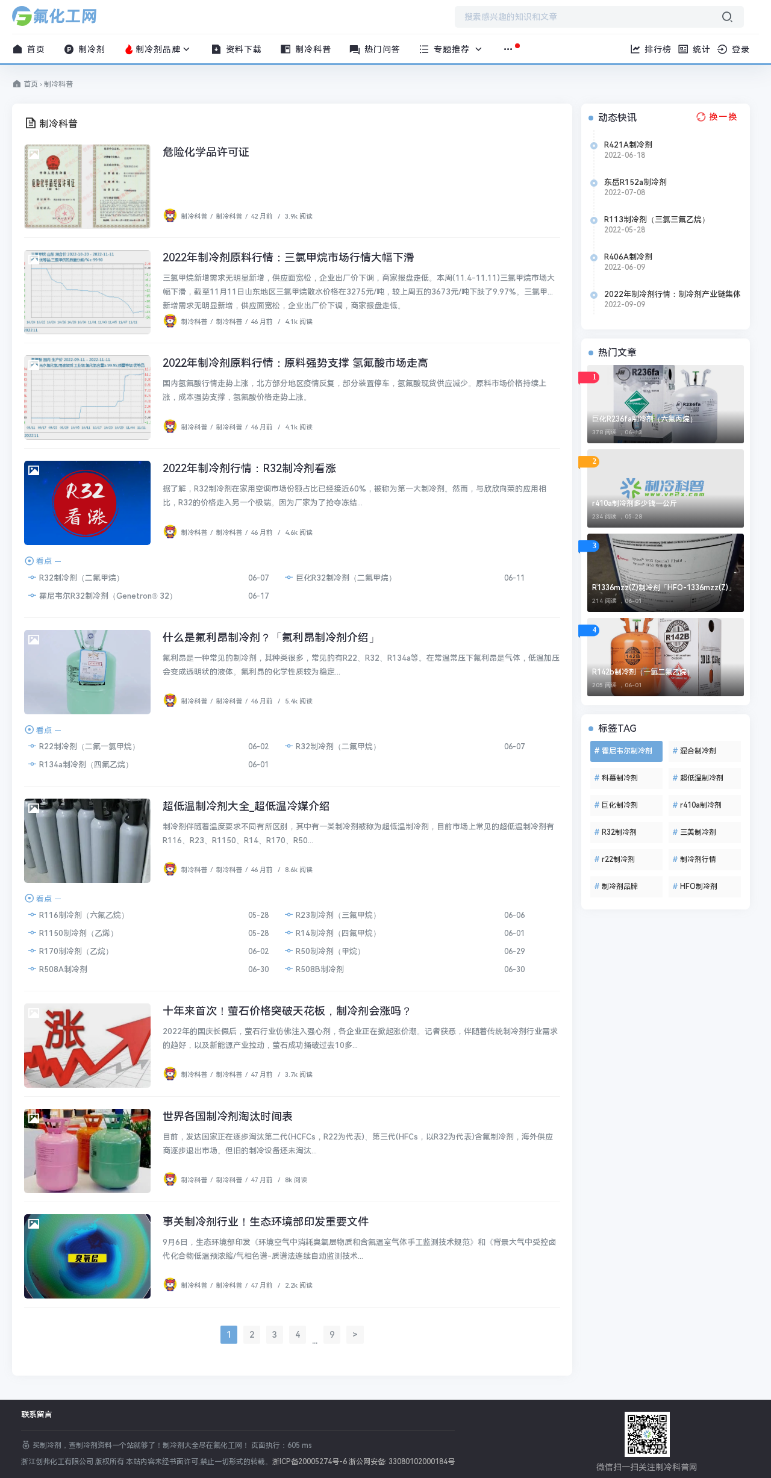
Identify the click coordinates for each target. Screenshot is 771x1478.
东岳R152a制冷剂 (635, 182)
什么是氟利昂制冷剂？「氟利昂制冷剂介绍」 (271, 637)
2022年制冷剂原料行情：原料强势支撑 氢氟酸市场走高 (295, 363)
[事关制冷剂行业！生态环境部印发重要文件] (87, 1256)
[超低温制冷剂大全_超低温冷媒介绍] (87, 841)
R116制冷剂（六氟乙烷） (83, 915)
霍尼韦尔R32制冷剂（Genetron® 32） (107, 595)
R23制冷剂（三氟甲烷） (337, 915)
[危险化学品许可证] (87, 187)
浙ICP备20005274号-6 (309, 1462)
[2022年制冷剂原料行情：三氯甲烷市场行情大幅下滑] (87, 292)
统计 (700, 49)
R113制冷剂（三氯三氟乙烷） (657, 219)
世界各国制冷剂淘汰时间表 (228, 1116)
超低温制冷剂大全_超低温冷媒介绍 (246, 806)
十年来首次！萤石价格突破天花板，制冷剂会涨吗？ (287, 1011)
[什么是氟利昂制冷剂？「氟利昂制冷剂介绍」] (87, 672)
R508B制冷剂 (319, 969)
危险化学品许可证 (206, 152)
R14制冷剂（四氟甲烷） (337, 933)
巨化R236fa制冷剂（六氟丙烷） (644, 419)
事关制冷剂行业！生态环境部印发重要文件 (266, 1221)
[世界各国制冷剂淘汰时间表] (87, 1151)
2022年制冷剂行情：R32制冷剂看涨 (249, 468)
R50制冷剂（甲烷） (329, 951)
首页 (34, 49)
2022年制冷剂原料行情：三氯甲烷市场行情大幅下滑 (288, 257)
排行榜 (656, 49)
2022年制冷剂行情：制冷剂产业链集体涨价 (672, 294)
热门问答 (381, 49)
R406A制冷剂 (628, 256)
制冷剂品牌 (158, 49)
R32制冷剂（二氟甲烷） (80, 577)
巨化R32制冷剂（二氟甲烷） (345, 577)
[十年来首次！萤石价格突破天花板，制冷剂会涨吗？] (87, 1045)
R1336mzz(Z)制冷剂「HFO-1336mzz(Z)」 (663, 588)
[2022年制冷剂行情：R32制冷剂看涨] (87, 503)
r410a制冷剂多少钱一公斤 (634, 503)
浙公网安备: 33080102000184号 (402, 1462)
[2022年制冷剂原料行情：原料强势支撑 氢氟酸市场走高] (87, 397)
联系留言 (36, 1414)
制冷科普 (311, 49)
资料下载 (242, 49)
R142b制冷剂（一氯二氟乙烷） (643, 672)
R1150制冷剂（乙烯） (77, 933)
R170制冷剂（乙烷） (75, 951)
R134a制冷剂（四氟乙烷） (85, 764)
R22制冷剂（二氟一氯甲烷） (88, 746)
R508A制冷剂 (62, 969)
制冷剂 (90, 49)
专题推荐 (452, 49)
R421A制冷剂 (628, 144)
